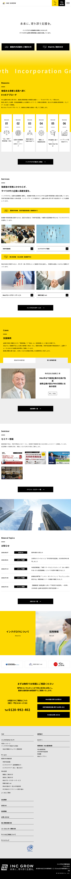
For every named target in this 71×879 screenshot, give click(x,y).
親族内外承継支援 (6, 758)
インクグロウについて (7, 740)
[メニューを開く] (68, 3)
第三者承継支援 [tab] (51, 360)
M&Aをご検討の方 (55, 47)
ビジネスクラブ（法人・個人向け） (13, 768)
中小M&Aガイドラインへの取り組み (13, 789)
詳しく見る (52, 393)
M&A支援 (4, 771)
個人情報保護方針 (6, 823)
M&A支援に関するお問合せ (53, 699)
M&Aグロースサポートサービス (12, 780)
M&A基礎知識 (41, 749)
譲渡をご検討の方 (8, 774)
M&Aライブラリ (42, 756)
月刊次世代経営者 (42, 752)
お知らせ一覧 (34, 601)
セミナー (40, 740)
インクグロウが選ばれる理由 (34, 162)
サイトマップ (5, 840)
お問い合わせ (5, 817)
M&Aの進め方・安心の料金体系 (12, 786)
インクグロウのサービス (34, 308)
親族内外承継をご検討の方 (21, 47)
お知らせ (4, 805)
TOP (2, 734)
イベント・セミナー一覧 (34, 489)
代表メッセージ (5, 743)
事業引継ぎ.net (7, 783)
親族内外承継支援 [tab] (19, 360)
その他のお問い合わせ (53, 715)
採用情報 (4, 811)
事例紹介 (40, 734)
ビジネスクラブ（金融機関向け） (12, 765)
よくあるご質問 (5, 793)
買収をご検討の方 (8, 777)
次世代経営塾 (6, 762)
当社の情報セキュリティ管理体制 (12, 749)
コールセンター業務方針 (8, 829)
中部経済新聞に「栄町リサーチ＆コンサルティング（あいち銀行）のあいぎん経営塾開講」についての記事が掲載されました (50, 568)
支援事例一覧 (34, 409)
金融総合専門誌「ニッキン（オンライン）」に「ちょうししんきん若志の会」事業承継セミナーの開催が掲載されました (50, 577)
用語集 (39, 754)
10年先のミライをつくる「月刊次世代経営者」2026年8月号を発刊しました (50, 560)
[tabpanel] (35, 383)
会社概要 (4, 800)
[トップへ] (9, 3)
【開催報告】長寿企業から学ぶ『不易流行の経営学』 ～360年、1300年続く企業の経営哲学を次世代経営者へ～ (50, 586)
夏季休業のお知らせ (37, 552)
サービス (4, 755)
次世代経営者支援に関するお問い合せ (54, 707)
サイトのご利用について (8, 834)
